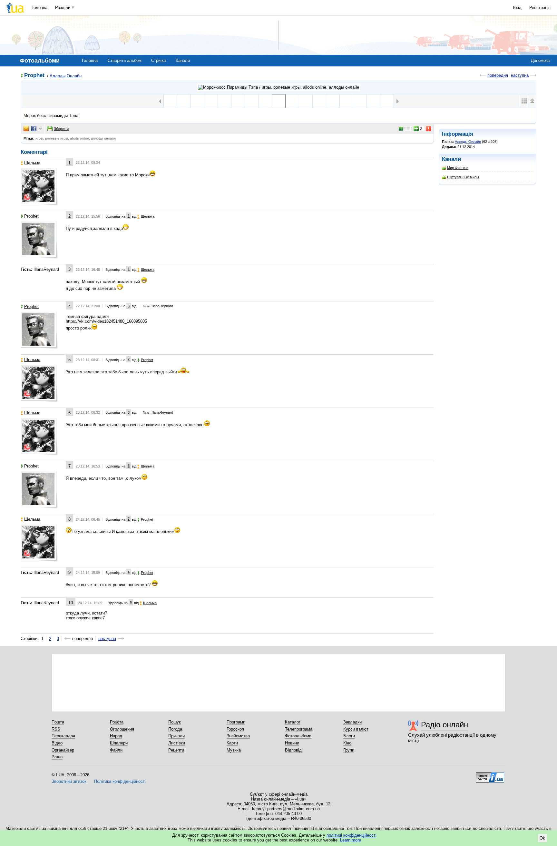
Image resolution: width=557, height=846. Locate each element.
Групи (348, 750)
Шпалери (119, 743)
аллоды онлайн (103, 138)
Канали (183, 60)
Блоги (349, 735)
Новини (292, 743)
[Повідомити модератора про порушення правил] (428, 128)
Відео (57, 743)
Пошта (58, 722)
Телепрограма (298, 729)
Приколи (176, 735)
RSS (56, 729)
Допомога (540, 60)
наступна (520, 75)
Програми (236, 722)
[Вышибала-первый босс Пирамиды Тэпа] (346, 101)
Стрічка (158, 60)
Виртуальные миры (463, 177)
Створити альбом (125, 60)
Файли (116, 750)
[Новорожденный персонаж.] (224, 101)
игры (39, 138)
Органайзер (63, 750)
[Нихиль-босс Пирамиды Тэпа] (265, 101)
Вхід (517, 7)
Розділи (62, 7)
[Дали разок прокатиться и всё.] (170, 101)
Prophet (34, 75)
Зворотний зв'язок (69, 781)
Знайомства (238, 735)
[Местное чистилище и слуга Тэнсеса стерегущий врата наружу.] (184, 101)
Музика (234, 750)
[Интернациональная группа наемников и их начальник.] (211, 101)
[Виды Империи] (319, 101)
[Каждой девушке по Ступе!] (360, 101)
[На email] (26, 128)
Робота (116, 722)
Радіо (57, 756)
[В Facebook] (33, 128)
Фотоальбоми (298, 735)
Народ (116, 735)
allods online (79, 138)
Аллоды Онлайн (66, 76)
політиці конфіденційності (351, 835)
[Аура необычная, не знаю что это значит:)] (387, 101)
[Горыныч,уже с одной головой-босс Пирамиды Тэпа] (292, 101)
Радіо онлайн (444, 724)
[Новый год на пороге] (238, 101)
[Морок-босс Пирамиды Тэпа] (279, 101)
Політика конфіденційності (120, 781)
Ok (542, 838)
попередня (497, 75)
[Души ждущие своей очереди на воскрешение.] (197, 101)
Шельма (32, 163)
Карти (232, 743)
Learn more (350, 840)
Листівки (176, 743)
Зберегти (61, 129)
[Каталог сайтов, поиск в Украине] (490, 775)
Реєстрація (540, 7)
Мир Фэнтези (457, 168)
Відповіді (294, 750)
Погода (175, 729)
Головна (39, 7)
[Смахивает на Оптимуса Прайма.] (306, 101)
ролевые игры (56, 138)
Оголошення (122, 729)
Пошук (174, 722)
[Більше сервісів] (40, 128)
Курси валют (355, 729)
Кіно (347, 743)
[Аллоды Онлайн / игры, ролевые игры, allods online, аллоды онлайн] (278, 87)
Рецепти (176, 750)
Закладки (352, 722)
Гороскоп (235, 729)
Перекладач (63, 735)
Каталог (292, 722)
